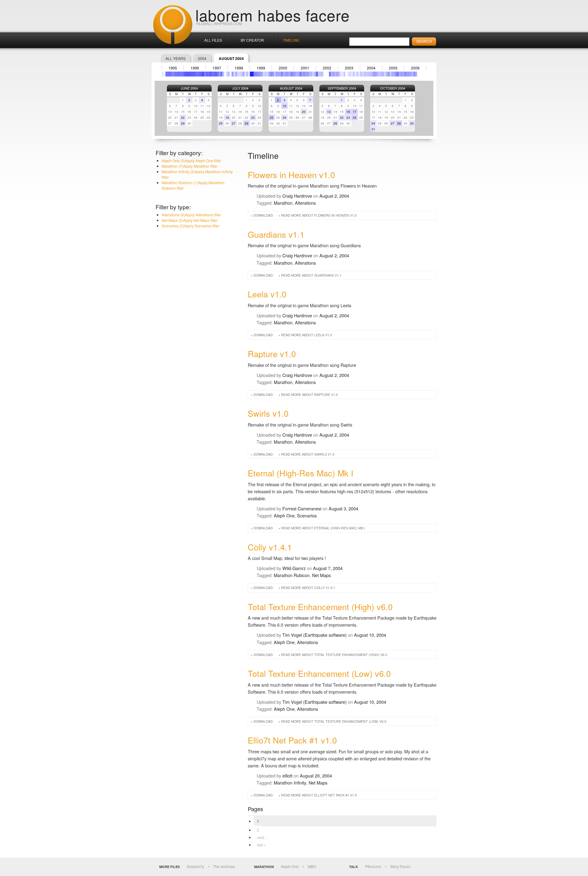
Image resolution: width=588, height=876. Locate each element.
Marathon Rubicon (292, 575)
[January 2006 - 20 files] (405, 74)
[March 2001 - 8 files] (299, 74)
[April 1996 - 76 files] (190, 74)
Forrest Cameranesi (301, 508)
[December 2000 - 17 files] (293, 74)
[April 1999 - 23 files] (256, 74)
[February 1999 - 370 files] (253, 74)
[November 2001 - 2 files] (313, 74)
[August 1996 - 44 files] (197, 74)
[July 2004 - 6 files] (372, 74)
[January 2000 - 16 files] (273, 74)
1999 (261, 67)
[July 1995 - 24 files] (174, 74)
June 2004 (189, 88)
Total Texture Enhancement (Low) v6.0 (319, 673)
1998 (239, 67)
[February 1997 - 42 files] (208, 74)
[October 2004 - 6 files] (378, 74)
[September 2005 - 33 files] (398, 74)
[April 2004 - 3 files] (367, 74)
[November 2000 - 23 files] (291, 74)
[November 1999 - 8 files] (269, 74)
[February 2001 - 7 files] (297, 74)
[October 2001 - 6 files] (311, 74)
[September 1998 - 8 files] (243, 74)
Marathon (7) (189, 166)
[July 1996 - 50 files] (196, 74)
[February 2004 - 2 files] (363, 74)
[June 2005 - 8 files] (392, 74)
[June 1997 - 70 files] (216, 74)
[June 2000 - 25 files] (282, 74)
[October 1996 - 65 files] (201, 74)
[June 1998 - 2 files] (238, 74)
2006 (415, 67)
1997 (217, 67)
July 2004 (240, 88)
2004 (202, 58)
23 (253, 117)
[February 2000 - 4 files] (275, 74)
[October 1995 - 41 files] (179, 74)
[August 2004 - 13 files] (374, 74)
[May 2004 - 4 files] (368, 74)
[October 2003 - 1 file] (355, 74)
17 (354, 112)
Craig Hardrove (297, 195)
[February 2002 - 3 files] (319, 74)
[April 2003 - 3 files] (344, 74)
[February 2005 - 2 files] (385, 74)
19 (227, 117)
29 (183, 123)
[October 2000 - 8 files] (289, 74)
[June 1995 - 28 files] (172, 74)
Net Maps (321, 575)
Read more (318, 215)
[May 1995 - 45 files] (170, 74)
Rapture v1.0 (272, 354)
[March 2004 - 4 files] (365, 74)
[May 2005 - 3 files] (390, 74)
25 (221, 123)
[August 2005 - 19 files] (396, 74)
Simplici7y (195, 866)
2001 (305, 67)
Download (263, 215)
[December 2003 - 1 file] (359, 74)
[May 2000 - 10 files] (280, 74)
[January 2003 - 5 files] (339, 74)
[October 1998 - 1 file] (245, 74)
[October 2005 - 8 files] (400, 74)
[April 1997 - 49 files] (212, 74)
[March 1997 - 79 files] (210, 74)
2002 (327, 67)
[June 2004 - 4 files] (370, 74)
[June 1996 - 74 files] (194, 74)
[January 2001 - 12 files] (295, 74)
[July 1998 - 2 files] (240, 74)
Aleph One (284, 515)
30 (412, 123)
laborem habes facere (272, 15)
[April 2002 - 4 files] (322, 74)
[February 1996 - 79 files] (186, 74)
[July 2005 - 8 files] (394, 74)
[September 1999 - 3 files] (265, 74)
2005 (393, 67)
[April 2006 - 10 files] (411, 74)
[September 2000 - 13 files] (287, 74)
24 (284, 117)
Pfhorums (373, 866)
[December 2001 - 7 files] (315, 74)
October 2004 (392, 88)
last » (261, 844)
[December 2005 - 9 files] (403, 74)
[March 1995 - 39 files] (166, 74)
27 (234, 123)
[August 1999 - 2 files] (264, 74)
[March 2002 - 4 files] (321, 74)
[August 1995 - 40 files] (175, 74)
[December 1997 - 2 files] (227, 74)
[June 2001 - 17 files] (304, 74)
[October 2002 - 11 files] (333, 74)
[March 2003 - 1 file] (343, 74)
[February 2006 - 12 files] (407, 74)
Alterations (305, 202)
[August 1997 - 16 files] (220, 74)
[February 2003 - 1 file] (341, 74)
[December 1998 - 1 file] (249, 74)
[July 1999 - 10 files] (262, 74)
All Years (175, 58)
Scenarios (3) (190, 225)
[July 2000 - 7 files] (284, 74)
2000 (283, 67)
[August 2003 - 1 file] (352, 74)
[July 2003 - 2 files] (350, 74)
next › (261, 837)
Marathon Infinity (290, 782)
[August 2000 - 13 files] (286, 74)
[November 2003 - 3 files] (357, 74)
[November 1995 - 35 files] (181, 74)
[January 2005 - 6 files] (383, 74)
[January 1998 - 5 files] (229, 74)
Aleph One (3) (191, 160)
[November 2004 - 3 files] (379, 74)
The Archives (224, 866)
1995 (172, 67)
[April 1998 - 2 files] (234, 74)
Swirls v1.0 (268, 413)
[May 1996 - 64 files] (192, 74)
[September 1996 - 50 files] (199, 74)
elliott (287, 775)
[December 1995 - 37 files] (183, 74)
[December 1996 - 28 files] (205, 74)
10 (284, 106)
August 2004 (291, 88)
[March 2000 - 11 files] (276, 74)
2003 (349, 67)
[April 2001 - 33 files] (300, 74)
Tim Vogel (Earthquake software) (314, 635)
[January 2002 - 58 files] (317, 74)
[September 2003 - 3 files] (354, 74)
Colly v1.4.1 (270, 547)
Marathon (283, 202)
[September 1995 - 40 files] (177, 74)
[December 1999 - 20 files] (271, 74)
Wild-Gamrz (294, 568)
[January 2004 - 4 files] (361, 74)
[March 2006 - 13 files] (409, 74)
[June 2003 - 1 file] (348, 74)
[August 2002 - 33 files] (330, 74)
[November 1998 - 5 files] (247, 74)
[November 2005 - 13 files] (401, 74)
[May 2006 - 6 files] (412, 74)
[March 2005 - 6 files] (387, 74)
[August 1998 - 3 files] (242, 74)
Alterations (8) (191, 214)
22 (183, 117)
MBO (312, 866)
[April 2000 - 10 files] (278, 74)
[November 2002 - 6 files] (335, 74)
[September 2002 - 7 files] (332, 74)
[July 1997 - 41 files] (218, 74)
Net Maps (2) (189, 220)
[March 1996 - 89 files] (188, 74)
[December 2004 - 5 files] (381, 74)
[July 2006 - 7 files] (416, 74)
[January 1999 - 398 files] (251, 74)
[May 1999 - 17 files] (258, 74)
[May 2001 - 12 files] (302, 74)
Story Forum (400, 866)
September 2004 (342, 88)
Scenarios (307, 515)
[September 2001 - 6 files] (310, 74)
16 (348, 112)
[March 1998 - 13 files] (232, 74)
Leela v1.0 (267, 294)
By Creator (252, 40)
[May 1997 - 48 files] (214, 74)
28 (335, 123)
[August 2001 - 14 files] (308, 74)
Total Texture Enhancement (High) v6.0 (320, 607)
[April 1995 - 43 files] (168, 74)
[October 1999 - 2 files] (267, 74)
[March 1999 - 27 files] (254, 74)
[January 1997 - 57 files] (207, 74)
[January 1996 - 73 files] (185, 74)
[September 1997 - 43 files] (221, 74)
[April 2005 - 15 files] (389, 74)
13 (329, 112)
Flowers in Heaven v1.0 (291, 175)
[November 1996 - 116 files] (203, 74)
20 (304, 112)
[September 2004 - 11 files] (376, 74)
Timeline (291, 40)
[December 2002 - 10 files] (337, 74)
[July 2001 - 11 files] (306, 74)
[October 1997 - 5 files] (223, 74)
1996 (194, 67)
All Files (213, 40)
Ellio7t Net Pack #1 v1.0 (292, 740)
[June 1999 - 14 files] (260, 74)
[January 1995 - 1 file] (163, 74)
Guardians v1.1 (276, 234)
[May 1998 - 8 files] (236, 74)
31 (373, 129)
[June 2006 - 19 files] (414, 74)
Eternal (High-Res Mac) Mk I (300, 473)
